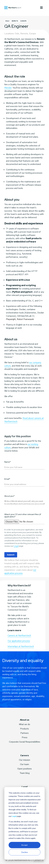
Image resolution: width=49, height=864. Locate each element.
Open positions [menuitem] (24, 768)
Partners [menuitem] (24, 733)
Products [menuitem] (24, 728)
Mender (8, 87)
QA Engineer (16, 26)
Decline (24, 852)
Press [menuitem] (24, 737)
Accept (24, 845)
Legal (14, 816)
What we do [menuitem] (24, 724)
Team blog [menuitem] (25, 773)
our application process (20, 571)
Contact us (38, 860)
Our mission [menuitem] (24, 759)
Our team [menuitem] (24, 764)
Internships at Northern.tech (21, 646)
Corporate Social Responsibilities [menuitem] (24, 741)
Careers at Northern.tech (19, 635)
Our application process (19, 640)
